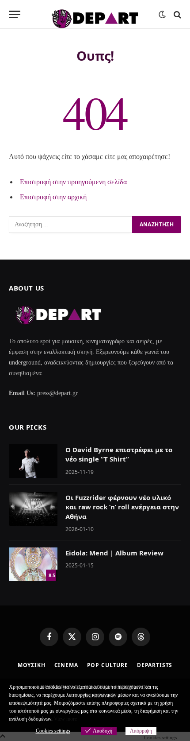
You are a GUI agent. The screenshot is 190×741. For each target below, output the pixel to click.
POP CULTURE (107, 665)
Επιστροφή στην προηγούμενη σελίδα (73, 182)
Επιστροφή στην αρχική (53, 197)
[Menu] (14, 14)
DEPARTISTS (154, 665)
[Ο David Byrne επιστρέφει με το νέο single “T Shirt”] (33, 461)
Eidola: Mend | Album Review (114, 552)
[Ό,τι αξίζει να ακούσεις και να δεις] (95, 14)
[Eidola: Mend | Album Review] (33, 564)
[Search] (176, 14)
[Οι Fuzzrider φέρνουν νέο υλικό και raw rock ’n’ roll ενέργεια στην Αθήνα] (33, 509)
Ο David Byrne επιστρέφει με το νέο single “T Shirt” (118, 454)
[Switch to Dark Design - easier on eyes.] (162, 15)
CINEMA (66, 665)
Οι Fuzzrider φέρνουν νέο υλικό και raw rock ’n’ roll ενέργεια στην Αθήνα (122, 507)
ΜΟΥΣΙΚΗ (32, 665)
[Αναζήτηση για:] (71, 224)
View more (65, 719)
